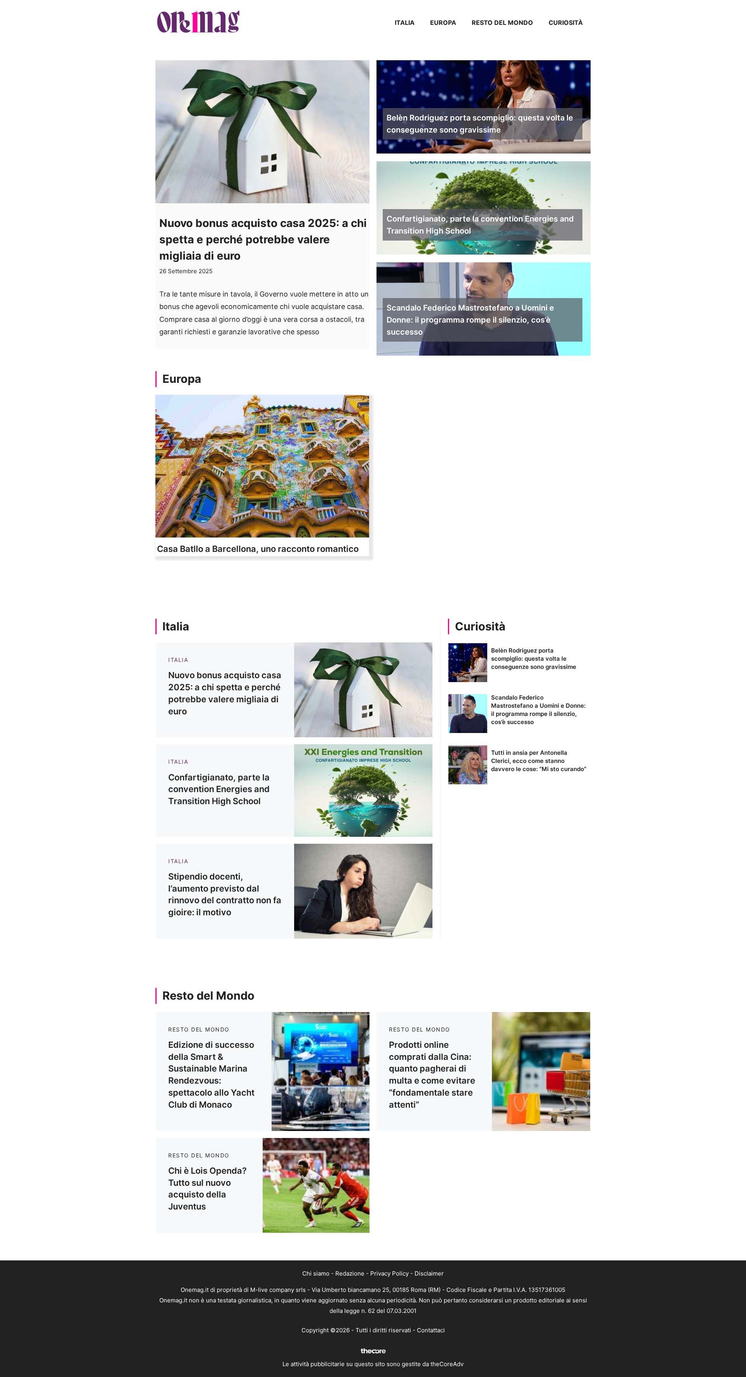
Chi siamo (315, 1273)
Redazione (349, 1273)
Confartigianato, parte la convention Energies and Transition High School (480, 225)
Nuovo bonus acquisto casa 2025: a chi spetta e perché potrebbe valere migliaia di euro (263, 239)
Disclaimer (429, 1273)
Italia (405, 22)
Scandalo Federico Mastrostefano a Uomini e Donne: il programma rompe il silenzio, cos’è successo (470, 320)
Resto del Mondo (502, 22)
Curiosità (566, 22)
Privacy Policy (389, 1273)
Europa (443, 22)
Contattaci (431, 1330)
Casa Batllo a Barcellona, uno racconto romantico (258, 549)
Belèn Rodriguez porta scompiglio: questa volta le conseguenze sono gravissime (480, 123)
